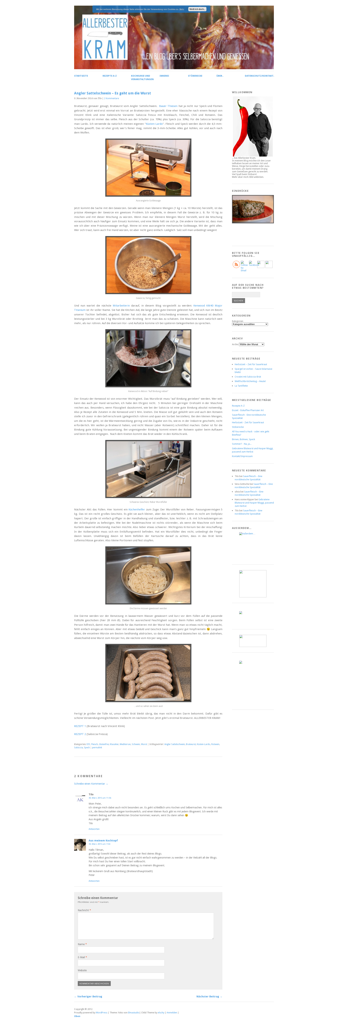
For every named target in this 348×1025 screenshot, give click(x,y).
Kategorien (237, 321)
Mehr (181, 9)
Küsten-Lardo (154, 123)
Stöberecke (195, 75)
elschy (161, 1012)
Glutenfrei (104, 744)
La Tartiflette (241, 385)
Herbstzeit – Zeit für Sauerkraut (251, 364)
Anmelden (172, 1012)
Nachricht (84, 910)
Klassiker (114, 744)
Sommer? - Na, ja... (241, 444)
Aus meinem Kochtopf (103, 840)
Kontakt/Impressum (242, 456)
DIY (88, 744)
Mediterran (125, 744)
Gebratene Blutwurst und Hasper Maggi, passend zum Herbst (254, 502)
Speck (87, 747)
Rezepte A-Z (110, 75)
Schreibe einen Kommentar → (91, 783)
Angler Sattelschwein (174, 744)
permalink (97, 747)
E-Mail (82, 957)
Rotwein (215, 744)
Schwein (136, 744)
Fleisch (94, 744)
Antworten (94, 829)
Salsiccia (78, 747)
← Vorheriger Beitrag (88, 996)
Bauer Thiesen (168, 106)
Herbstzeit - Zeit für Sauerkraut (248, 422)
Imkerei (164, 75)
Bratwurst (191, 744)
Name (82, 944)
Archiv (235, 344)
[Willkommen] (253, 126)
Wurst (144, 744)
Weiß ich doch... (197, 9)
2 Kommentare (111, 98)
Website (82, 970)
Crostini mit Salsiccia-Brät (248, 376)
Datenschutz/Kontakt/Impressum (266, 75)
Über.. (220, 75)
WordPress (101, 1012)
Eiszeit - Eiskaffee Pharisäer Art (248, 410)
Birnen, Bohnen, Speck (243, 439)
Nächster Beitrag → (209, 996)
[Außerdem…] (253, 545)
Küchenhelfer (137, 509)
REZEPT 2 (80, 734)
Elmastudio (133, 1012)
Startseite (81, 75)
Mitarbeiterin (121, 305)
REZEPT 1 (80, 726)
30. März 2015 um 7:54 (99, 844)
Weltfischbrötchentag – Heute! (250, 381)
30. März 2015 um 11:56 (100, 798)
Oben (77, 1016)
